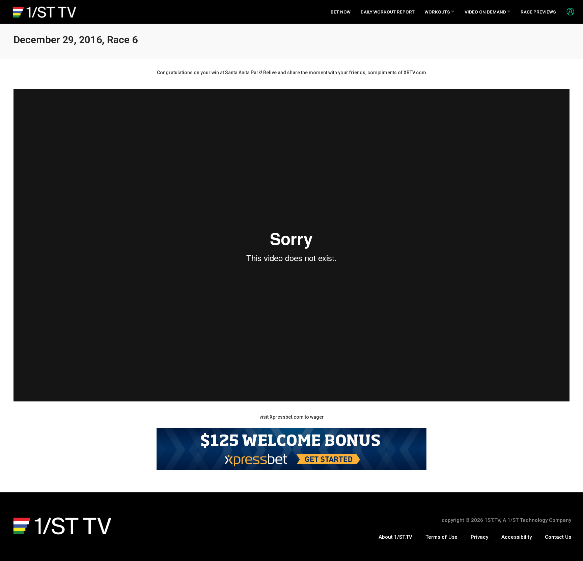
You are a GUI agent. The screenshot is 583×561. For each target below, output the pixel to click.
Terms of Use (441, 537)
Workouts (438, 12)
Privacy (479, 537)
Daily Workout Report (388, 12)
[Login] (568, 11)
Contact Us (558, 537)
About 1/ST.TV (395, 537)
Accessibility (516, 537)
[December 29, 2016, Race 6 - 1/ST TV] (44, 12)
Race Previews (538, 12)
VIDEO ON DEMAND (486, 12)
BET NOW (341, 12)
